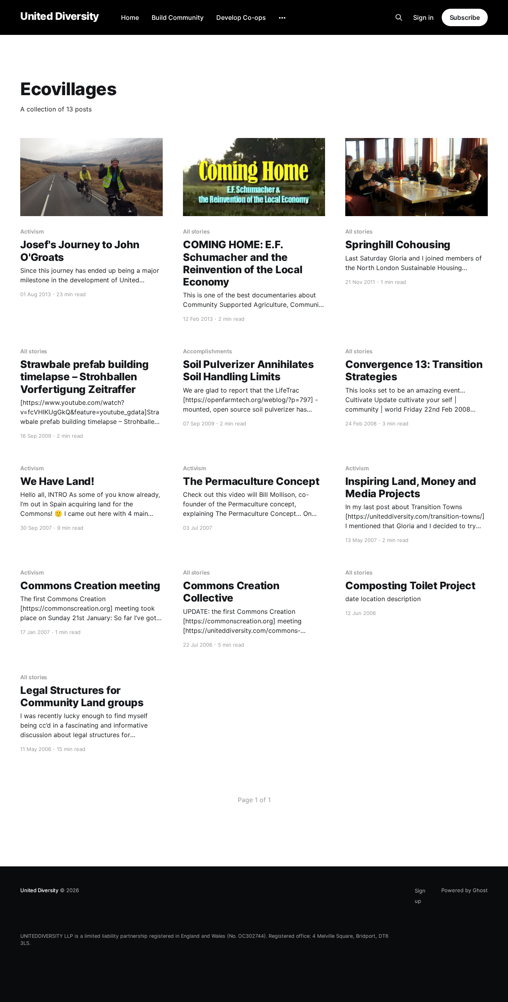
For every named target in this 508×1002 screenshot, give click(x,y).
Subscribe (465, 17)
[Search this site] (399, 17)
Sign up (420, 895)
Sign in (423, 17)
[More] (282, 18)
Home (130, 17)
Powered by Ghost (464, 890)
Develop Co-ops (241, 17)
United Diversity (59, 16)
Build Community (178, 17)
